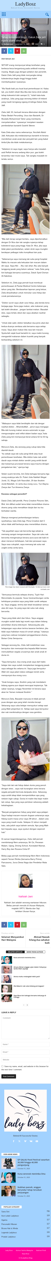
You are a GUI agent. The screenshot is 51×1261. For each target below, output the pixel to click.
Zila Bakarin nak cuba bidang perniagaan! (29, 986)
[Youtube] (37, 1141)
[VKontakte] (32, 1141)
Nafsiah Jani (8, 44)
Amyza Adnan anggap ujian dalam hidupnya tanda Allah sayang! (30, 968)
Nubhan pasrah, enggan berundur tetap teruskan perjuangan (30, 1190)
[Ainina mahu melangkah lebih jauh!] (6, 979)
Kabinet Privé (41, 1250)
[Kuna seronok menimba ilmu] (6, 960)
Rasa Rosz (25, 1254)
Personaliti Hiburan (9, 33)
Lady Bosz (9, 1250)
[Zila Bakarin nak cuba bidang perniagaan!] (6, 988)
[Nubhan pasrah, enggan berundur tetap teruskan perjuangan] (8, 1191)
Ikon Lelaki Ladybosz (10, 1216)
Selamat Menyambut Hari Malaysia (12, 938)
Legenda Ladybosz (9, 1233)
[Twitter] (11, 51)
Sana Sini (5, 1212)
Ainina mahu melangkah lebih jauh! (27, 976)
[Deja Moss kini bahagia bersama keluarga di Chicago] (6, 998)
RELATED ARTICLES (15, 952)
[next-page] (27, 1005)
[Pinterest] (17, 51)
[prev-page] (23, 1005)
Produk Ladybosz (8, 1237)
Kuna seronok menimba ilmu (24, 957)
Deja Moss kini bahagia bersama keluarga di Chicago (30, 996)
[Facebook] (4, 51)
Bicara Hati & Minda (9, 1228)
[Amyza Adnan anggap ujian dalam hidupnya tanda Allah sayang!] (6, 969)
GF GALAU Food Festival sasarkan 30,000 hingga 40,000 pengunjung (34, 1162)
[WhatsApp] (24, 51)
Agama (4, 1220)
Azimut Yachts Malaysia (24, 1250)
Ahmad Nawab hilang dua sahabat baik (39, 939)
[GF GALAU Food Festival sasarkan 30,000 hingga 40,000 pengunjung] (8, 1163)
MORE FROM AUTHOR (35, 952)
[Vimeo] (26, 1141)
